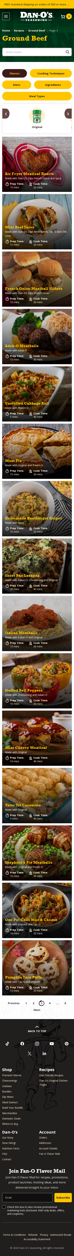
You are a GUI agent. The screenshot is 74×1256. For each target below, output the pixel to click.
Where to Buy (10, 1124)
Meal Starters (10, 1102)
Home (6, 30)
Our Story (7, 1137)
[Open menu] (6, 16)
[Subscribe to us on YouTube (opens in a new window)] (52, 1044)
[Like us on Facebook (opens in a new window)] (22, 1044)
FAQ (4, 1153)
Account (47, 1132)
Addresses (45, 1143)
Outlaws (7, 1086)
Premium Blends (11, 1075)
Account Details (48, 1148)
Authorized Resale (60, 1234)
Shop (7, 1069)
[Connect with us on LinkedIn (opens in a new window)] (44, 1054)
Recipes (19, 30)
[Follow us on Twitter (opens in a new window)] (29, 1054)
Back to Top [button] (37, 1031)
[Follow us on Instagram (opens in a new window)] (37, 1044)
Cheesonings (9, 1080)
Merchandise (9, 1113)
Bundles (6, 1091)
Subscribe (63, 1198)
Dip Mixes (8, 1096)
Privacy (44, 1234)
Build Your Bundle (12, 1107)
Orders (43, 1137)
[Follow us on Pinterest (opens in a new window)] (66, 1044)
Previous (14, 1003)
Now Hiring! (9, 1143)
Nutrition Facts (10, 1148)
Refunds (33, 1234)
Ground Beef (36, 30)
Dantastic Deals (11, 1118)
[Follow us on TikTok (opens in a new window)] (7, 1044)
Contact (6, 1159)
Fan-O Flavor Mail (49, 1153)
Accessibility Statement (37, 1239)
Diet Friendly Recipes (51, 1075)
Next (37, 1010)
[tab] (14, 73)
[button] (37, 164)
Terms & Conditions (14, 1234)
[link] (37, 164)
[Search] (67, 52)
